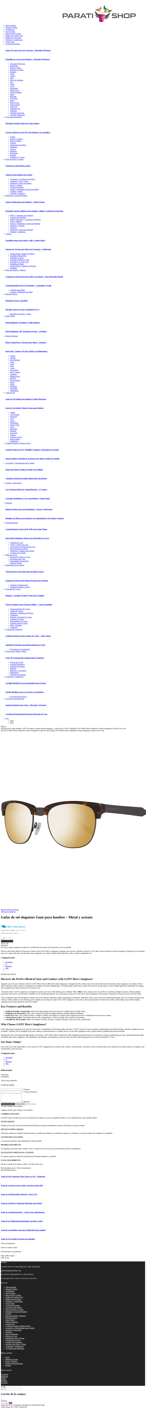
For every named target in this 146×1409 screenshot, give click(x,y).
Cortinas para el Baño (18, 553)
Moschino (13, 429)
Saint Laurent (15, 105)
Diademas (13, 147)
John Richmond (15, 92)
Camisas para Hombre (18, 217)
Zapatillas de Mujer (17, 264)
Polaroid (13, 431)
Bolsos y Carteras (16, 139)
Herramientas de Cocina (18, 621)
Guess (12, 368)
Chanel (12, 76)
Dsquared (13, 417)
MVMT (13, 378)
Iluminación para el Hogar (14, 565)
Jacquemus (14, 88)
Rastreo (8, 1366)
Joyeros (13, 149)
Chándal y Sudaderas (17, 232)
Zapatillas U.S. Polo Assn (19, 262)
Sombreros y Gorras (17, 157)
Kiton (12, 94)
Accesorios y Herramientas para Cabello (19, 463)
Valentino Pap (15, 109)
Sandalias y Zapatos (17, 226)
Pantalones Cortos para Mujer (20, 183)
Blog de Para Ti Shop (13, 34)
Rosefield (13, 387)
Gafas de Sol (10, 393)
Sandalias (13, 268)
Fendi (12, 84)
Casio (12, 362)
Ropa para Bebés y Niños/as (15, 270)
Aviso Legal (9, 42)
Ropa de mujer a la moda (14, 159)
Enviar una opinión (8, 1104)
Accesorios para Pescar (18, 697)
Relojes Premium (11, 336)
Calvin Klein (14, 415)
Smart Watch (10, 316)
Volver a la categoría (8, 912)
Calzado (8, 234)
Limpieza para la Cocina (19, 623)
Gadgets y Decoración (13, 483)
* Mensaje (26, 1102)
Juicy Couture (15, 372)
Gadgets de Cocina (17, 619)
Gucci (12, 86)
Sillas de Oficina (16, 563)
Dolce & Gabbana (16, 80)
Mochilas (13, 151)
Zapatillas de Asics (16, 258)
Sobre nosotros (10, 25)
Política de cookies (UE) (14, 36)
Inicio (3, 910)
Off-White (13, 99)
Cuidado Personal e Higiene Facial (17, 443)
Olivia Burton (15, 380)
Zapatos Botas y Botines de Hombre (23, 266)
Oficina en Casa (11, 555)
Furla (12, 366)
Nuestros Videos (11, 28)
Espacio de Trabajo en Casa (20, 557)
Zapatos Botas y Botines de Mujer (22, 254)
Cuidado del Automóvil (13, 629)
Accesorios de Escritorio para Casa (22, 547)
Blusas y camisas (16, 185)
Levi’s (12, 427)
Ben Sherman (15, 360)
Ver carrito (5, 1403)
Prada (12, 101)
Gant (12, 419)
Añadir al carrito (7, 941)
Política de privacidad (13, 38)
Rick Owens (14, 103)
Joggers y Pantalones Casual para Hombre (25, 224)
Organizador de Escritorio (19, 561)
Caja (10, 1403)
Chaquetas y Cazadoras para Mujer (22, 179)
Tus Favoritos (10, 32)
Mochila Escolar (11, 294)
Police (12, 382)
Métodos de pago (11, 1359)
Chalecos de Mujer (17, 187)
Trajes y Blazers (16, 222)
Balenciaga (14, 66)
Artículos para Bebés (17, 290)
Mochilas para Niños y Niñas (20, 314)
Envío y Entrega (11, 1361)
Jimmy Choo (14, 90)
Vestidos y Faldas (16, 191)
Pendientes (14, 153)
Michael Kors (15, 376)
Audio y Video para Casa (19, 545)
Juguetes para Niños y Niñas (15, 651)
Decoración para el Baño (19, 549)
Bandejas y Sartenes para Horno (21, 613)
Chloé (12, 74)
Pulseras (13, 155)
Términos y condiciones (14, 40)
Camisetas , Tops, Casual (19, 181)
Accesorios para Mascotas (14, 699)
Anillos (12, 137)
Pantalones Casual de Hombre (16, 196)
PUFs (7, 1357)
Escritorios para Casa (17, 559)
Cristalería (13, 627)
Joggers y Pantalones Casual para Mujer (24, 189)
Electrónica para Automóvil (20, 649)
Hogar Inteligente (11, 523)
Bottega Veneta (15, 68)
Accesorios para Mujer (13, 117)
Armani (13, 358)
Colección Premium (12, 44)
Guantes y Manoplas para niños (21, 292)
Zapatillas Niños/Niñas (18, 256)
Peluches (13, 669)
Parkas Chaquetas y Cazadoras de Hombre (25, 220)
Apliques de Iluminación (19, 585)
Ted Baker (14, 389)
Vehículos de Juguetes (18, 675)
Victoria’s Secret (16, 437)
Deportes (8, 503)
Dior (11, 78)
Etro (11, 82)
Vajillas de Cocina (16, 611)
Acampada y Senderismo (14, 677)
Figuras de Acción (16, 662)
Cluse (12, 364)
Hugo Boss (14, 370)
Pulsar (12, 384)
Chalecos (13, 228)
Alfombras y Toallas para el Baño (22, 551)
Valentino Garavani (17, 113)
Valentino (13, 111)
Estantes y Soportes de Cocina (21, 617)
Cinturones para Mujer (18, 145)
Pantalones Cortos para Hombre (21, 230)
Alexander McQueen (17, 64)
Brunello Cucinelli (16, 70)
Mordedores (14, 673)
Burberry (13, 72)
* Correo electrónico (29, 1092)
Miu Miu (13, 96)
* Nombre (26, 1089)
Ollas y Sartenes (16, 625)
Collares (13, 143)
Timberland (14, 391)
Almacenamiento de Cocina (20, 609)
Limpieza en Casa (16, 543)
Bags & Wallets (15, 141)
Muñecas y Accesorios (18, 671)
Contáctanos (9, 30)
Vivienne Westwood (17, 115)
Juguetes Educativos (17, 664)
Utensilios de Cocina (12, 589)
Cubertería (14, 615)
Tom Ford (13, 107)
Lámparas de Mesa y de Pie (20, 587)
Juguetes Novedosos (17, 666)
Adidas (12, 356)
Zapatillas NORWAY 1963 (19, 260)
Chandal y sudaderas (17, 194)
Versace (13, 435)
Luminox (13, 374)
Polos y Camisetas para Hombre (21, 215)
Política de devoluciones (14, 1363)
